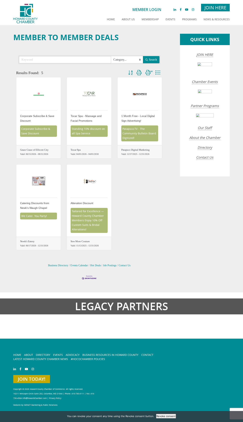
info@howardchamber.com (34, 398)
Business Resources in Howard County (110, 355)
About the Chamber (204, 137)
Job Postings (109, 265)
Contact (147, 355)
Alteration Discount (82, 203)
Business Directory (58, 265)
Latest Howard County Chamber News (40, 359)
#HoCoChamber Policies (88, 359)
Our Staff (205, 127)
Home (111, 19)
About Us (128, 19)
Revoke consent (166, 416)
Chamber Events (205, 81)
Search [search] (153, 59)
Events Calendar (79, 265)
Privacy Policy (55, 398)
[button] (130, 72)
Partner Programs (205, 105)
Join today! (31, 379)
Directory (204, 147)
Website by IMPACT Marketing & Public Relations (35, 405)
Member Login (146, 9)
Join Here (215, 8)
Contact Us (124, 265)
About (28, 355)
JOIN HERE (204, 54)
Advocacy (73, 355)
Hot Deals (95, 265)
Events (170, 19)
